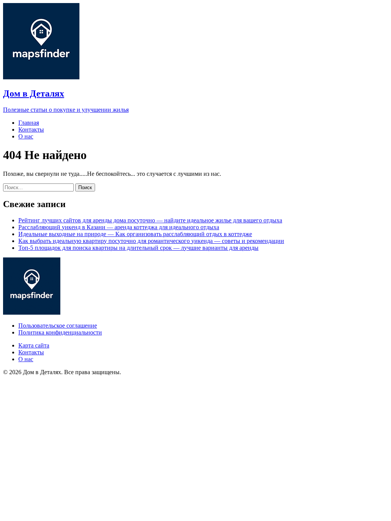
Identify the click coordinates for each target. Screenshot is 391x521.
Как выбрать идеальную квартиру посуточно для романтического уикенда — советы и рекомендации (151, 241)
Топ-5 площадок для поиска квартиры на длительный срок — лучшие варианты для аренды (138, 247)
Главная (28, 122)
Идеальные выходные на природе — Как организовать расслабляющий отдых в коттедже (135, 234)
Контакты (31, 129)
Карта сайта (33, 345)
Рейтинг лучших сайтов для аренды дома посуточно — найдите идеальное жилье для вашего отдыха (150, 220)
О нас (25, 136)
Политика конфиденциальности (60, 332)
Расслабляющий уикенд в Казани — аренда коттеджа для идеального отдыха (118, 227)
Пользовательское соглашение (57, 325)
